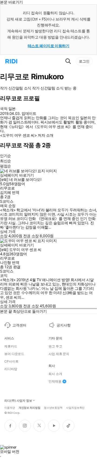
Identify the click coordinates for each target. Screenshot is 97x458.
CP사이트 (11, 361)
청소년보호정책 (53, 407)
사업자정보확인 (75, 407)
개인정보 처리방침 (29, 407)
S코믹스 (6, 201)
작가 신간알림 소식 (15, 88)
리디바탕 (10, 369)
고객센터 (19, 325)
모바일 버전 (9, 451)
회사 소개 (55, 374)
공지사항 (63, 325)
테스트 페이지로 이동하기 (49, 45)
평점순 (5, 166)
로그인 (84, 61)
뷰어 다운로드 (14, 354)
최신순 (5, 161)
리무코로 (7, 188)
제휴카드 (10, 346)
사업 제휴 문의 (58, 354)
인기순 (5, 155)
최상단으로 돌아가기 (30, 311)
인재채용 (54, 381)
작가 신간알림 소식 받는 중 (54, 88)
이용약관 (9, 407)
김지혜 (5, 192)
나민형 (5, 262)
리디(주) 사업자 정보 (18, 400)
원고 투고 (55, 346)
